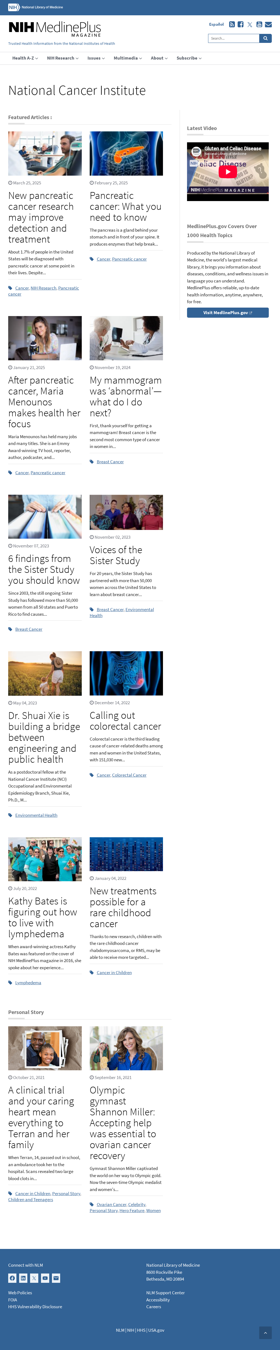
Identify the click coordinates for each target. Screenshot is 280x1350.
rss (230, 24)
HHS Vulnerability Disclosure (35, 1307)
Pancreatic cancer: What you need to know (126, 206)
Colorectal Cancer (129, 775)
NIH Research (43, 288)
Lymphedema (28, 983)
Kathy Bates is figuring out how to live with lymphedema (42, 917)
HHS (141, 1330)
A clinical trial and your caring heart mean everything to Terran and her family (41, 1117)
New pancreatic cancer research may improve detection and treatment (41, 217)
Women (153, 1210)
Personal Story (66, 1193)
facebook (239, 24)
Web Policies (20, 1293)
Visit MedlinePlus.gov (225, 313)
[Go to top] (265, 1333)
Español (216, 24)
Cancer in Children (114, 972)
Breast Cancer (110, 462)
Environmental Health (36, 815)
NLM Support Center (165, 1293)
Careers (153, 1307)
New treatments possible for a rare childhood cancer (123, 907)
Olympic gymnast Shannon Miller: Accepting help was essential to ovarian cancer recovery (123, 1122)
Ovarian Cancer (111, 1204)
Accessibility (158, 1300)
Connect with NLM (25, 1265)
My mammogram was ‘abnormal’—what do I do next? (126, 396)
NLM (120, 1330)
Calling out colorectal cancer (125, 720)
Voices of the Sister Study (116, 555)
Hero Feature (131, 1210)
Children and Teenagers (30, 1199)
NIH (130, 1330)
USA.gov (156, 1330)
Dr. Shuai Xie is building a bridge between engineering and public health (44, 737)
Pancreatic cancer (129, 259)
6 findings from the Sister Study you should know (44, 569)
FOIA (12, 1300)
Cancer (22, 288)
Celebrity (136, 1204)
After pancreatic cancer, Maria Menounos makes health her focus (44, 401)
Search (265, 38)
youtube (258, 24)
